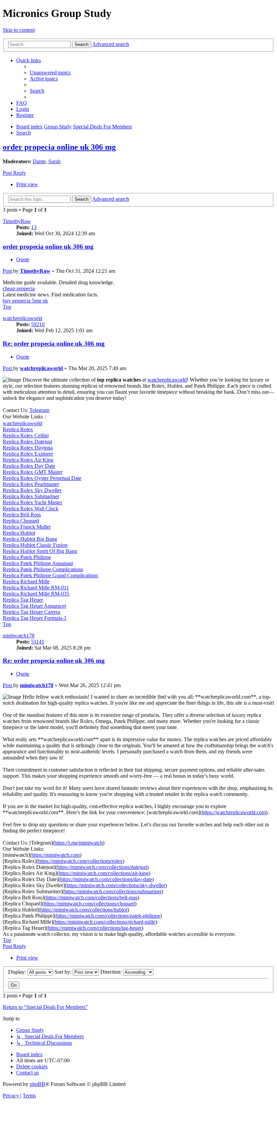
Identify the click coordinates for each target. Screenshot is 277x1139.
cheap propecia (19, 288)
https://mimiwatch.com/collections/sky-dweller (116, 885)
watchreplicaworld (22, 318)
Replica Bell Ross (22, 514)
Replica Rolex (18, 429)
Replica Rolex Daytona (28, 448)
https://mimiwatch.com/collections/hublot (83, 910)
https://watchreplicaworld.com (234, 812)
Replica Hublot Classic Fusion (35, 545)
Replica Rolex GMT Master (32, 472)
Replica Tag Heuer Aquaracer (34, 606)
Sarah (54, 161)
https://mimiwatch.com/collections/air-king (103, 873)
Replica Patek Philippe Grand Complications (50, 575)
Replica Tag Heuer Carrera (31, 612)
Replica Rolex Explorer (28, 454)
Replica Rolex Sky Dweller (32, 490)
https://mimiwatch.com (55, 855)
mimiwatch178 (18, 635)
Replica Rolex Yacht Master (32, 502)
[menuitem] (50, 72)
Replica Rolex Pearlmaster (31, 484)
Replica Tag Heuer (23, 600)
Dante (39, 161)
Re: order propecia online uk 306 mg (54, 343)
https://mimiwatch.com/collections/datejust (102, 867)
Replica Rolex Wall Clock (30, 508)
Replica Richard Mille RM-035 (36, 594)
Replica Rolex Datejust (27, 441)
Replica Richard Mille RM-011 (36, 587)
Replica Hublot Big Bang (30, 539)
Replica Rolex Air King (28, 460)
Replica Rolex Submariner (31, 496)
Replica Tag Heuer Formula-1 (35, 618)
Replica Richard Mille (26, 581)
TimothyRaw (17, 221)
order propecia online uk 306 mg (59, 147)
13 (33, 227)
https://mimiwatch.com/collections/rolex (80, 861)
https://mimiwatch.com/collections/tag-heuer (95, 928)
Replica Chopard (21, 521)
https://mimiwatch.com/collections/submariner (112, 891)
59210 (38, 324)
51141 (37, 642)
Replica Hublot (19, 533)
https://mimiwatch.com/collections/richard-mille (105, 922)
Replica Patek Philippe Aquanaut (38, 563)
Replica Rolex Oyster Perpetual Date (42, 478)
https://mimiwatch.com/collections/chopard (89, 903)
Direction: (111, 972)
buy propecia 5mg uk (25, 301)
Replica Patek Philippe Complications (43, 569)
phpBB (37, 1084)
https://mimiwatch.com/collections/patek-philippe (108, 916)
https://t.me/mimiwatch (78, 843)
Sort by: (63, 972)
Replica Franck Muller (27, 527)
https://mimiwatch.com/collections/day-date (106, 879)
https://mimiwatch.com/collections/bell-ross (91, 897)
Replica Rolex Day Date (29, 466)
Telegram (39, 410)
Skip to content (19, 30)
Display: (17, 972)
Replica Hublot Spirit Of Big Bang (40, 551)
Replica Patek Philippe (27, 557)
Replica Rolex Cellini (26, 435)
